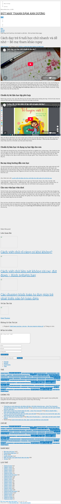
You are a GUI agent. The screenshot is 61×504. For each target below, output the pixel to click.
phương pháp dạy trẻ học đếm (14, 387)
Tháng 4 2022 (8, 469)
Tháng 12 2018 (8, 497)
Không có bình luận (38, 46)
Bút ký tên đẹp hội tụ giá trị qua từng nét (20, 375)
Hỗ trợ (21, 46)
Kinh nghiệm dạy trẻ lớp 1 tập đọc (23, 382)
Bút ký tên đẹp (9, 375)
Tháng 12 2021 (8, 473)
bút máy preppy (55, 377)
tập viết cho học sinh (49, 387)
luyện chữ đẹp (38, 382)
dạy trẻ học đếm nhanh (11, 382)
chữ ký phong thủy (49, 378)
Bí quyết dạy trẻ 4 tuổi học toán (39, 373)
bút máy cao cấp (42, 375)
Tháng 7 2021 (8, 479)
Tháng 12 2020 (8, 490)
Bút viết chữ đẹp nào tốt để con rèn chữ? (28, 378)
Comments (7, 365)
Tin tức (6, 459)
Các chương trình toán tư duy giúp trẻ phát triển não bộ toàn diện (27, 296)
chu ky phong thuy (41, 378)
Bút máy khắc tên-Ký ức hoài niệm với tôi (17, 376)
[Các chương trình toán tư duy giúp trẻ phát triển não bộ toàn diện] (30, 285)
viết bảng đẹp (35, 389)
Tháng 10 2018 (8, 499)
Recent (6, 363)
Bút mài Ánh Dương (25, 502)
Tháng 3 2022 (8, 470)
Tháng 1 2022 (8, 472)
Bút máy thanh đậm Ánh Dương (23, 13)
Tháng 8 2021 (8, 478)
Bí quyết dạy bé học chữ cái (27, 373)
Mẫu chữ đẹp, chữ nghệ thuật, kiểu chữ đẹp (16, 457)
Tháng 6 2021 (8, 481)
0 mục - (9, 9)
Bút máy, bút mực (9, 451)
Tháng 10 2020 (8, 493)
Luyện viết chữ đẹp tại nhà (15, 385)
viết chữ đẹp (46, 389)
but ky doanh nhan (4, 373)
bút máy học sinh (53, 375)
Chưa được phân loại (10, 453)
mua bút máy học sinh (39, 385)
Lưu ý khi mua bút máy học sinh (27, 385)
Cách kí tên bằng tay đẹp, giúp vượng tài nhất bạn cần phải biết (30, 420)
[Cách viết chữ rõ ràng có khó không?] (30, 242)
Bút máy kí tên (29, 376)
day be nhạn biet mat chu (31, 380)
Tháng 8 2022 (8, 466)
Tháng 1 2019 (8, 496)
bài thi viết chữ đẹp (15, 373)
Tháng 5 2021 (8, 482)
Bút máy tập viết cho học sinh (7, 378)
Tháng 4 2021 (8, 484)
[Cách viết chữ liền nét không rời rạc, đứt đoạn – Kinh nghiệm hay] (30, 261)
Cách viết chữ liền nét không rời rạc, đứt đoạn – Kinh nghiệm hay (29, 273)
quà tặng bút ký (24, 387)
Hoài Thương (4, 46)
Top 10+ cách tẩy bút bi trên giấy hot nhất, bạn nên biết (20, 414)
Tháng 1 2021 (8, 488)
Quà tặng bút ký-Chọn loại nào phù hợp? (36, 387)
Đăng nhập (3, 9)
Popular (6, 362)
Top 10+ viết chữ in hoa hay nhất (13, 417)
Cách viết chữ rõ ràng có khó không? (26, 252)
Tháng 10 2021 (8, 476)
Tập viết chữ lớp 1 (10, 389)
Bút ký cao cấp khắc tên (52, 373)
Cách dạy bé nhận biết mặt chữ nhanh (18, 380)
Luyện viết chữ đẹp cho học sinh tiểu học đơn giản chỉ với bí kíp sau (32, 178)
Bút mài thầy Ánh (14, 502)
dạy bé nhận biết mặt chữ (51, 380)
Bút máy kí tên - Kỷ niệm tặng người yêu (40, 376)
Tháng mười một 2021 (10, 475)
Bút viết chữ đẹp (16, 378)
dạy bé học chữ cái (41, 380)
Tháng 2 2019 (8, 494)
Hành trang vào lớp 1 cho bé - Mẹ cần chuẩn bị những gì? (26, 326)
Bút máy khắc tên (4, 376)
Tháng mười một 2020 (10, 491)
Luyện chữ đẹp (27, 46)
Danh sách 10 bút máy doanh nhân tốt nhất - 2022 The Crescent (23, 411)
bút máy (33, 375)
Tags (5, 366)
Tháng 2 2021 (8, 487)
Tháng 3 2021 (8, 485)
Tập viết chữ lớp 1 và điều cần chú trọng (22, 389)
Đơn (2, 17)
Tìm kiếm (20, 358)
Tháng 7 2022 (8, 467)
